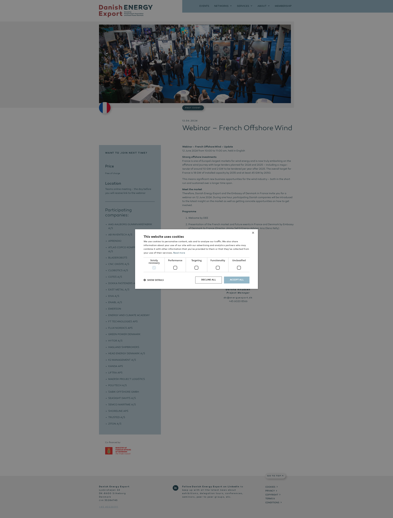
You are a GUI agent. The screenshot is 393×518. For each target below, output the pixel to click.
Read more (179, 253)
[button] (154, 280)
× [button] (253, 233)
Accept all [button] (237, 280)
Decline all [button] (208, 280)
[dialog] (196, 259)
